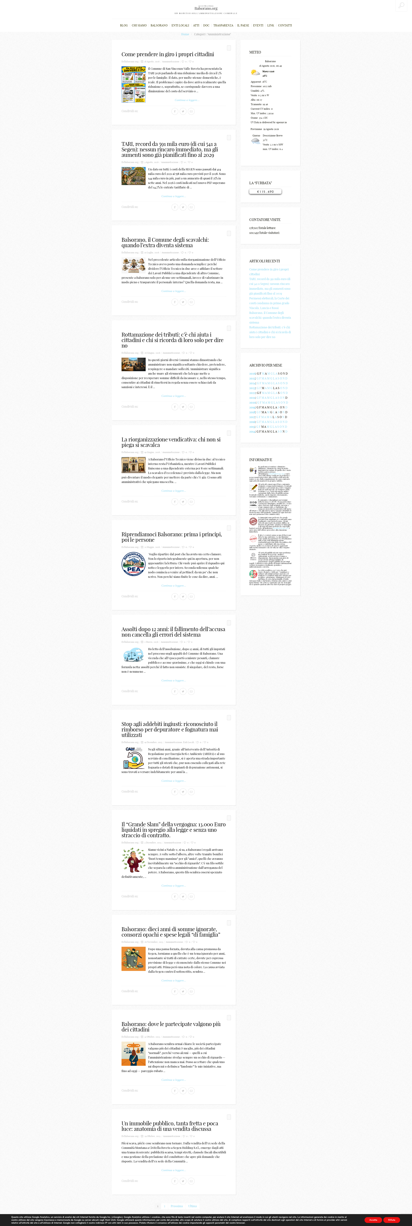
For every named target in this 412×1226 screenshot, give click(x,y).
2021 (252, 398)
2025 (252, 378)
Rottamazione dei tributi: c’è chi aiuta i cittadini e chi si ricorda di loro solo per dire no (172, 340)
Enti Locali (188, 742)
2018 (252, 412)
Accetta (373, 1219)
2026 (252, 373)
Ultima (192, 1206)
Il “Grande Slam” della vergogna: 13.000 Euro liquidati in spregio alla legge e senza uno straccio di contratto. (174, 830)
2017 (252, 417)
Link (270, 25)
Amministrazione (170, 61)
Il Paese (243, 25)
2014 (252, 431)
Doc (206, 25)
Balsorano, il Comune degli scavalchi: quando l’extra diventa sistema (165, 242)
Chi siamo (139, 25)
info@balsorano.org (276, 473)
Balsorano (159, 25)
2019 (252, 407)
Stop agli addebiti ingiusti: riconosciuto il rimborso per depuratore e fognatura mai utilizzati (170, 729)
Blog (124, 25)
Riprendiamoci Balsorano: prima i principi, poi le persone (172, 537)
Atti (196, 25)
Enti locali (180, 25)
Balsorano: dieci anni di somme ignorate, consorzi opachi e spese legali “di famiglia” (171, 932)
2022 (252, 393)
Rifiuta (391, 1219)
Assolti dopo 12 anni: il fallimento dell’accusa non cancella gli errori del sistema (173, 632)
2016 (252, 422)
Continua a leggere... (187, 100)
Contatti (285, 25)
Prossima (177, 1206)
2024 (252, 383)
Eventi (258, 25)
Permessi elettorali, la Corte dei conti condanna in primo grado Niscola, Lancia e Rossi (269, 303)
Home (185, 34)
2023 (252, 388)
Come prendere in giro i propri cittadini (168, 54)
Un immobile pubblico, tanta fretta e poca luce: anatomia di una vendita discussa (170, 1126)
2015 (252, 427)
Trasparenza (223, 25)
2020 (252, 402)
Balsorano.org (131, 61)
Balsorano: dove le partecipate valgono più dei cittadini (171, 1027)
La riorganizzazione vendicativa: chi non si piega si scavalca (171, 442)
